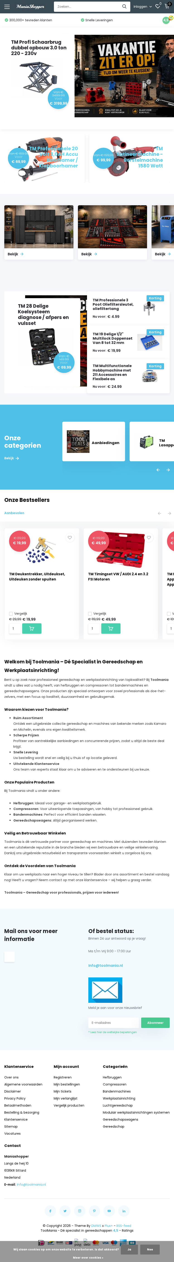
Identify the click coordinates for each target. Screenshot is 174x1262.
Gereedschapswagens (120, 1119)
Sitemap (11, 1126)
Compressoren (114, 1084)
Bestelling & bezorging (21, 1112)
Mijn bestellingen (67, 1084)
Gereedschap (113, 1126)
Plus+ (109, 1225)
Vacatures (12, 1133)
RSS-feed (123, 1225)
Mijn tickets (62, 1091)
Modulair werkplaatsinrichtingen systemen (136, 1112)
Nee (150, 1249)
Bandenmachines (117, 1091)
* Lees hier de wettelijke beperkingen (112, 1032)
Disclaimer (12, 1091)
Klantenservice (16, 1119)
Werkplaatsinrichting (119, 1098)
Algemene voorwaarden (23, 1084)
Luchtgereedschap (118, 1105)
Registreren (63, 1077)
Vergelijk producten (69, 1105)
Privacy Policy (15, 1098)
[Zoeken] (124, 7)
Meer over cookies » (88, 1258)
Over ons (11, 1077)
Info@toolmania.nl (105, 965)
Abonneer (155, 1022)
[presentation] (158, 470)
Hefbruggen (112, 1077)
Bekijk (9, 458)
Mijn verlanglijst (65, 1098)
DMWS (96, 1225)
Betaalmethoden (17, 1105)
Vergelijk (20, 613)
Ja (129, 1249)
